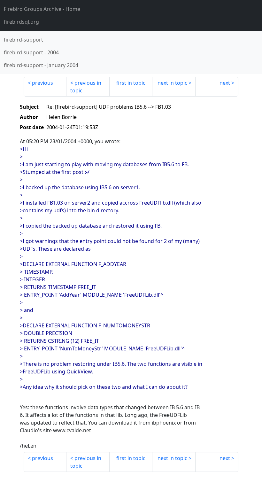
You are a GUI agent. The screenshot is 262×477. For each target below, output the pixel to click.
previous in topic (85, 86)
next (225, 82)
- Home (42, 8)
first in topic (130, 82)
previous (42, 82)
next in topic (172, 82)
